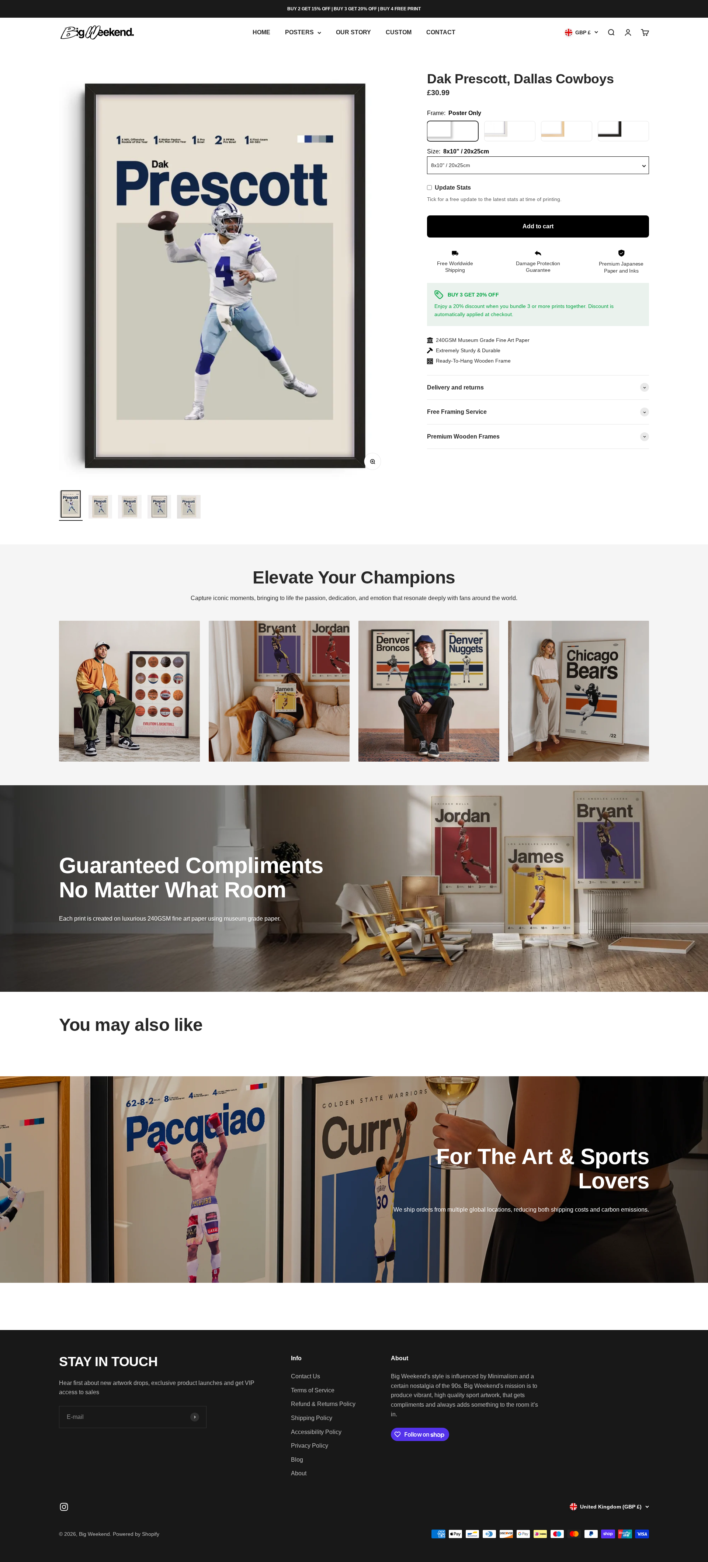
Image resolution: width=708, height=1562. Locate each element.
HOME (261, 33)
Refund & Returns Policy (323, 1404)
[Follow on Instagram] (64, 1507)
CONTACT (440, 33)
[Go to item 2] (100, 508)
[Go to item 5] (189, 508)
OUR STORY (353, 33)
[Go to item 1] (71, 505)
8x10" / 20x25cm (450, 166)
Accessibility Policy (316, 1432)
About (298, 1473)
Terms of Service (312, 1390)
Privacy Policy (309, 1445)
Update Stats (453, 188)
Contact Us (305, 1376)
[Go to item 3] (130, 508)
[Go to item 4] (159, 508)
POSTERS (299, 33)
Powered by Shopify (136, 1534)
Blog (297, 1460)
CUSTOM (399, 33)
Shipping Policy (311, 1418)
